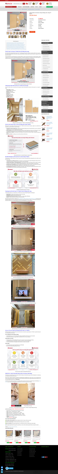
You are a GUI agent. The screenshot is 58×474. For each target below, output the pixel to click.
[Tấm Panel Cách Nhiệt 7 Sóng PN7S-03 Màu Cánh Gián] (43, 135)
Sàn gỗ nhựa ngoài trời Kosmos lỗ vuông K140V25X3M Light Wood (49, 117)
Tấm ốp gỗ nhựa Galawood (46, 63)
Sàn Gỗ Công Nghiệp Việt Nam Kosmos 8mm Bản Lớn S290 (49, 123)
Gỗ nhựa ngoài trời (19, 451)
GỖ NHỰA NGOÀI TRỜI (45, 53)
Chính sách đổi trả (31, 455)
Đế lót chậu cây (45, 65)
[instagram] (46, 457)
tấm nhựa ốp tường (14, 426)
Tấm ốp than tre (19, 452)
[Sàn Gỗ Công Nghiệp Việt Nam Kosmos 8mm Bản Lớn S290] (43, 124)
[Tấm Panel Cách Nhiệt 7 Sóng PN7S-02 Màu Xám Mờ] (43, 129)
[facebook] (42, 457)
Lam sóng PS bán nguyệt (46, 82)
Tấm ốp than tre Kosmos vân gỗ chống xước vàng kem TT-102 (36, 439)
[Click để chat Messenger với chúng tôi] (2, 467)
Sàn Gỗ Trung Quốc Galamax (47, 49)
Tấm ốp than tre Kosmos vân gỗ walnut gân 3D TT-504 (18, 439)
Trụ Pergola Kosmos (45, 68)
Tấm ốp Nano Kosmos (46, 77)
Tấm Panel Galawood (45, 106)
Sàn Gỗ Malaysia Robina (46, 46)
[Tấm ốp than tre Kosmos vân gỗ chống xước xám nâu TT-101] (27, 433)
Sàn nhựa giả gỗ (19, 455)
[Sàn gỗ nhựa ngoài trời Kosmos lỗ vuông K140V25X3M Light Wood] (43, 118)
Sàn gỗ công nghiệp (19, 448)
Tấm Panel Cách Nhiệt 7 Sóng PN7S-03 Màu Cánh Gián (49, 134)
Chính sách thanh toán (32, 452)
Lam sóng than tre (45, 94)
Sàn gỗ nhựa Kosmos (45, 56)
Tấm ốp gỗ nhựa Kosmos (46, 58)
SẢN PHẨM (19, 446)
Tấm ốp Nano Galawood (46, 84)
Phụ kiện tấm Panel (45, 108)
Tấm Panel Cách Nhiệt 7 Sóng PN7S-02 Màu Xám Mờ (49, 128)
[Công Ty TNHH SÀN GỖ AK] (8, 5)
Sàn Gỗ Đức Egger (45, 44)
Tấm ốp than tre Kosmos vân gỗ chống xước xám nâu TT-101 (27, 439)
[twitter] (43, 457)
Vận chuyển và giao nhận (32, 451)
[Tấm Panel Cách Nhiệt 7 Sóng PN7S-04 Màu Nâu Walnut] (43, 140)
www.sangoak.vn (11, 416)
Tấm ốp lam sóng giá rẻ (46, 75)
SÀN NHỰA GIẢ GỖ (44, 51)
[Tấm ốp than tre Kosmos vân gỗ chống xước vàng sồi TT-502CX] (9, 433)
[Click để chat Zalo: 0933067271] (2, 470)
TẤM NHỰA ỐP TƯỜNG (45, 72)
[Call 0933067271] (2, 472)
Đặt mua (32, 31)
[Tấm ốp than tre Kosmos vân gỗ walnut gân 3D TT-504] (18, 433)
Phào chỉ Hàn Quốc (45, 80)
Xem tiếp (11, 442)
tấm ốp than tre (10, 426)
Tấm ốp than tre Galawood (46, 89)
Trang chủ (19, 9)
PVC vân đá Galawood (46, 99)
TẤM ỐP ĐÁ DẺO (44, 103)
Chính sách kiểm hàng (32, 448)
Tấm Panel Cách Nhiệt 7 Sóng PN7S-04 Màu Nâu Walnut (49, 139)
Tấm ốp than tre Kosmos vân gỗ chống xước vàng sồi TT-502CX (9, 439)
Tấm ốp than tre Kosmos (31, 9)
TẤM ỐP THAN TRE (24, 9)
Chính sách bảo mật (31, 456)
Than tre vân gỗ (37, 9)
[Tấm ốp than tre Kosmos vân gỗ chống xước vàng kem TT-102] (36, 433)
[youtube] (45, 457)
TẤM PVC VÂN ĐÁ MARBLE (46, 96)
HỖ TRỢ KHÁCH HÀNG (32, 446)
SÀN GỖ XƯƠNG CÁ (45, 101)
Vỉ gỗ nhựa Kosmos (45, 70)
